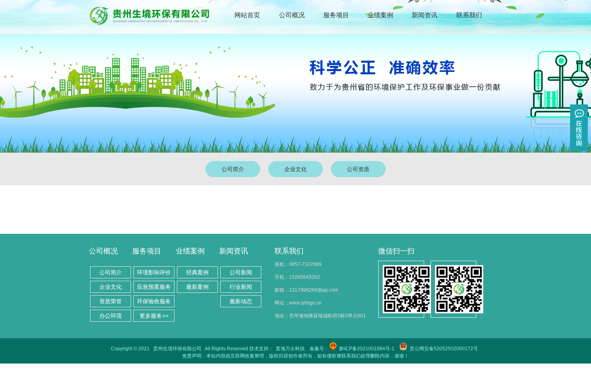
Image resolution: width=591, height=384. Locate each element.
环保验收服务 (154, 301)
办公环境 (110, 316)
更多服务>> (154, 316)
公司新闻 (241, 272)
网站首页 (247, 15)
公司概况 (292, 15)
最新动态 (241, 301)
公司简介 (233, 169)
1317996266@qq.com (313, 290)
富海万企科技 (290, 348)
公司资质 (358, 169)
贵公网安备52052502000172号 (444, 348)
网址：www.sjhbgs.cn (298, 303)
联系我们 (469, 15)
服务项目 (336, 15)
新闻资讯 (424, 15)
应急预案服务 (154, 287)
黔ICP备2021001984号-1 (366, 348)
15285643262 (304, 277)
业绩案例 (380, 15)
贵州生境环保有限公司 (177, 348)
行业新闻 (241, 287)
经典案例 (197, 272)
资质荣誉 (110, 301)
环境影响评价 (154, 272)
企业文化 (295, 169)
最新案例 (197, 287)
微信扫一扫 (396, 251)
